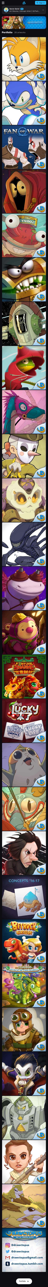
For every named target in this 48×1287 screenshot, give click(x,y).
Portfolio (22, 1281)
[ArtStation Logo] (24, 2)
